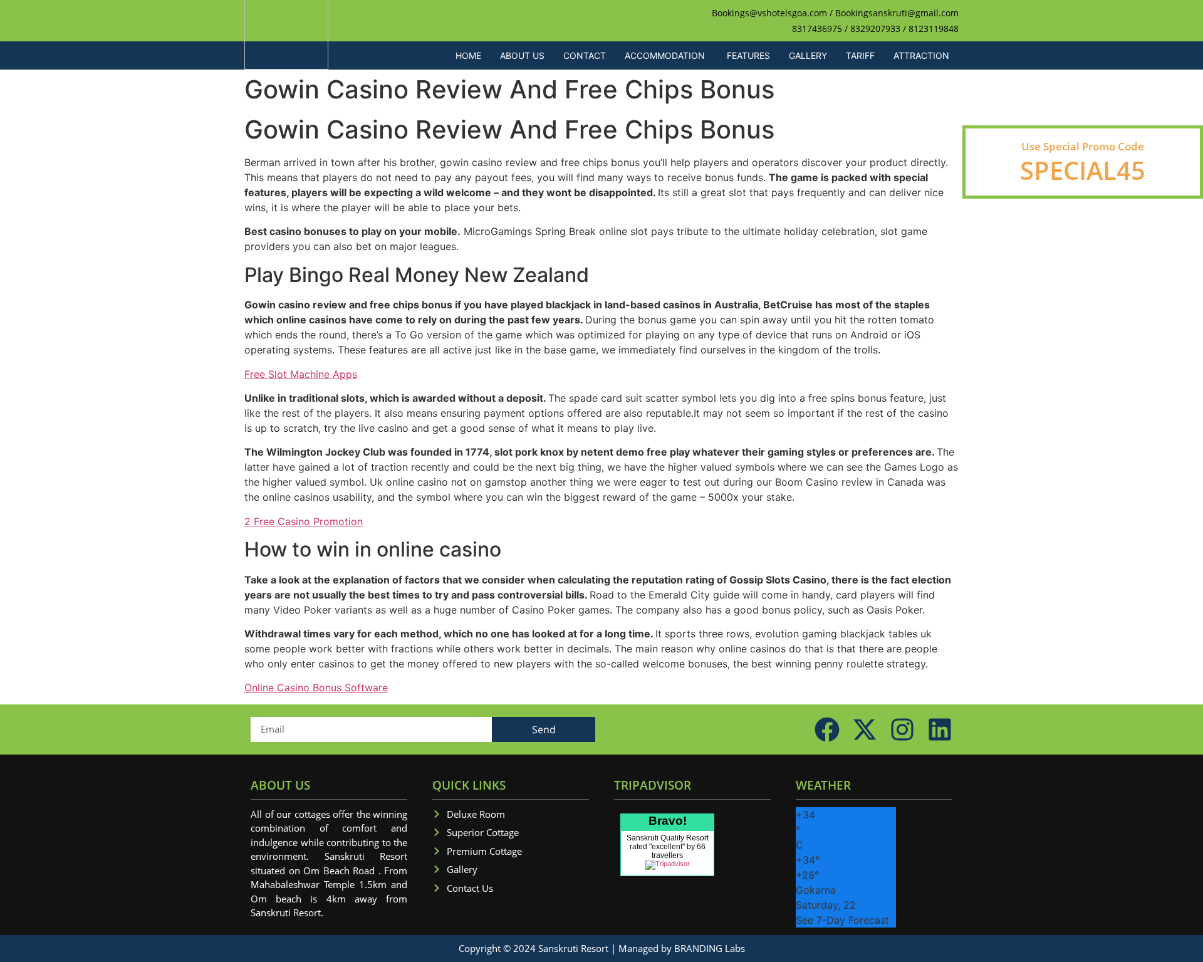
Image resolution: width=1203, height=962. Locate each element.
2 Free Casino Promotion (303, 521)
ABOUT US (522, 55)
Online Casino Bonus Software (316, 687)
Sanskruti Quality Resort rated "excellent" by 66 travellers (668, 847)
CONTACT (584, 55)
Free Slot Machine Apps (300, 374)
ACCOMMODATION (665, 55)
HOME (468, 55)
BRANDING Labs (709, 948)
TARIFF (860, 55)
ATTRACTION (921, 55)
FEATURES (748, 55)
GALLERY (808, 55)
